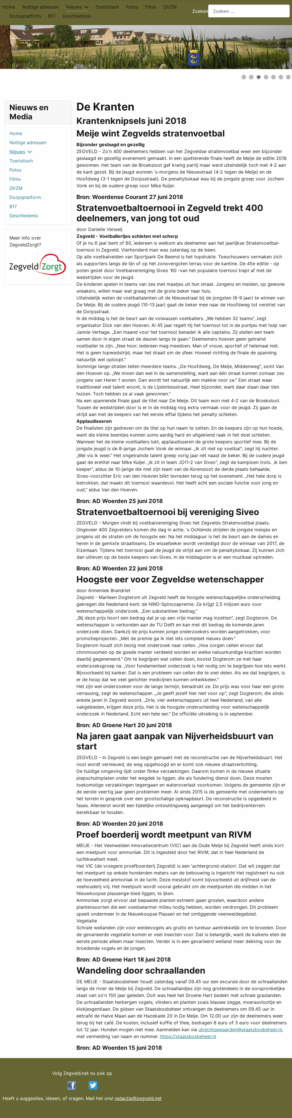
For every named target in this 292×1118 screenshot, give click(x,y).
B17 (52, 16)
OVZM (170, 7)
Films (150, 7)
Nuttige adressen (40, 7)
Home (8, 7)
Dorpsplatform (25, 16)
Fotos (132, 7)
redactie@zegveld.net (138, 1098)
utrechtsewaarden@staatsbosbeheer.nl (240, 1029)
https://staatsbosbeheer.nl (188, 1036)
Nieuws (74, 7)
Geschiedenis (76, 16)
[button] (274, 47)
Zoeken (200, 11)
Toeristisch (107, 7)
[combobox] (249, 11)
